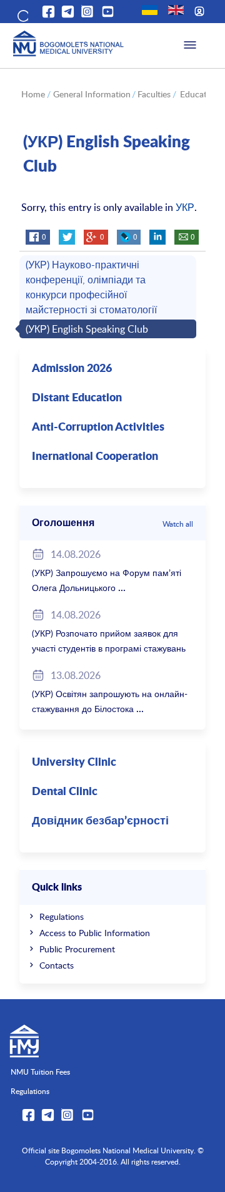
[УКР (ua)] (150, 10)
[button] (22, 13)
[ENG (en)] (176, 10)
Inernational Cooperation (95, 456)
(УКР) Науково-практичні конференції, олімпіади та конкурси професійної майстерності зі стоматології (91, 287)
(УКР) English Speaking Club (87, 329)
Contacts (56, 965)
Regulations (61, 916)
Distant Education (77, 398)
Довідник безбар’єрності (100, 821)
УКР (185, 207)
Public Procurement (77, 949)
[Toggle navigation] (190, 45)
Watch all (177, 524)
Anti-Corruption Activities (98, 427)
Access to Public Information (94, 933)
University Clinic (74, 762)
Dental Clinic (65, 792)
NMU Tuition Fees (40, 1072)
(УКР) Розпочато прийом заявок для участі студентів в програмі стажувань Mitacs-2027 (109, 648)
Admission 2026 (72, 368)
